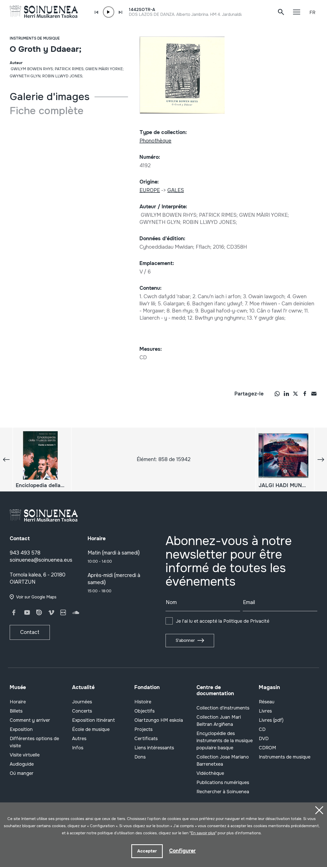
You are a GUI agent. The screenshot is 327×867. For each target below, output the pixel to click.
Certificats (146, 738)
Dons (140, 757)
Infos (77, 748)
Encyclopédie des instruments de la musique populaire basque (224, 741)
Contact (29, 632)
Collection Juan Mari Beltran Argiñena (218, 720)
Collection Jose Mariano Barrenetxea (222, 760)
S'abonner (185, 640)
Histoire (142, 702)
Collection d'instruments (222, 708)
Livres (265, 711)
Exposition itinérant (93, 720)
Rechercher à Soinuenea (222, 791)
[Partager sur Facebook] (304, 393)
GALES (175, 190)
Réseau (266, 702)
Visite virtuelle (25, 755)
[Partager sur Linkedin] (286, 393)
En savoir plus (203, 833)
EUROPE (149, 190)
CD (262, 729)
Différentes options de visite (34, 742)
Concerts (82, 711)
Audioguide (22, 764)
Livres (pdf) (271, 720)
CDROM (267, 748)
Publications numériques (222, 782)
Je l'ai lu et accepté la (222, 621)
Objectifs (144, 711)
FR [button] (312, 12)
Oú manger (21, 773)
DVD (263, 738)
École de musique (91, 729)
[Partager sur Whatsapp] (277, 393)
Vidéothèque (210, 773)
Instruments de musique (35, 38)
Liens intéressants (154, 748)
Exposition (21, 729)
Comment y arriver (30, 720)
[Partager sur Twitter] (295, 393)
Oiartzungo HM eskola (158, 720)
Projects (143, 729)
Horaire (18, 702)
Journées (82, 702)
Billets (16, 711)
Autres (79, 738)
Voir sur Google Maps (36, 597)
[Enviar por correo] (314, 393)
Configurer (182, 851)
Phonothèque (155, 141)
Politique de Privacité (246, 621)
